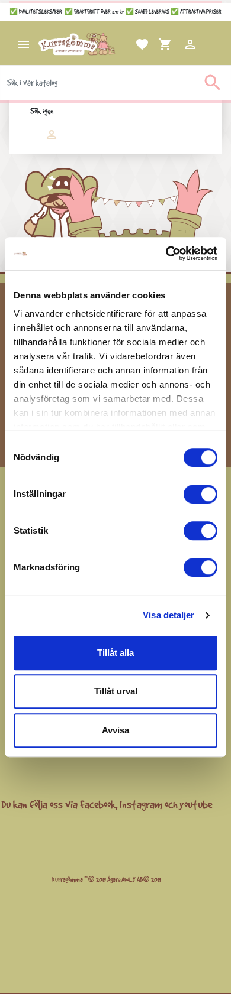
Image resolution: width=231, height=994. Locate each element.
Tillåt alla (115, 653)
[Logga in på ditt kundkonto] (176, 44)
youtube (195, 804)
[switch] (200, 494)
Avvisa (115, 730)
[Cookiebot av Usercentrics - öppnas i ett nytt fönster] (166, 253)
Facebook (98, 804)
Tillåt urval (115, 691)
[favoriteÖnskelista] (128, 44)
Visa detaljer (168, 615)
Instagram (141, 804)
